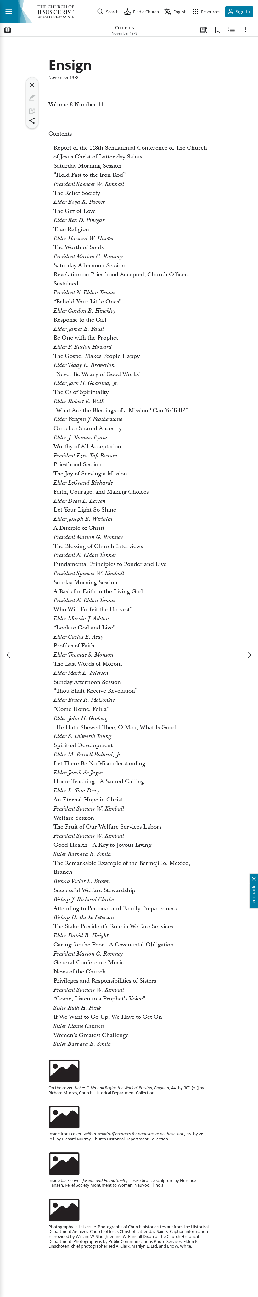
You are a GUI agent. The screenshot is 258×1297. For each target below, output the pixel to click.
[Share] (32, 121)
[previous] (9, 655)
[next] (249, 655)
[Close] (32, 85)
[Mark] (32, 98)
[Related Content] (231, 30)
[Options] (245, 30)
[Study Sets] (204, 30)
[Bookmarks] (217, 30)
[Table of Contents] (8, 30)
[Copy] (32, 111)
